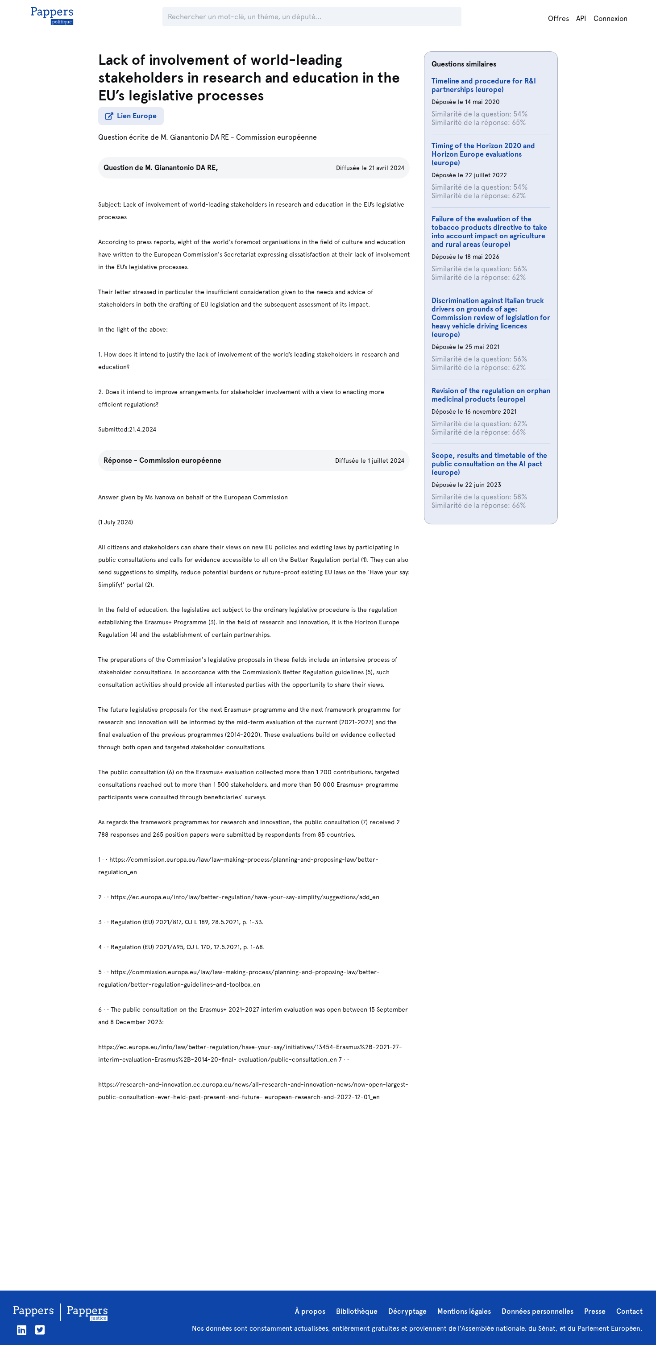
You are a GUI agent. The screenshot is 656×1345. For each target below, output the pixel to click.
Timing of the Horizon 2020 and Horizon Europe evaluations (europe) (483, 154)
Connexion (610, 18)
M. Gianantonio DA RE (195, 137)
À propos (310, 1311)
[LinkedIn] (21, 1330)
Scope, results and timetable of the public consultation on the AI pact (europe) (489, 464)
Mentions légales (464, 1311)
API (581, 18)
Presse (595, 1311)
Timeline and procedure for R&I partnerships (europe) (484, 85)
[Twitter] (40, 1330)
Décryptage (407, 1311)
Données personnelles (537, 1311)
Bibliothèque (357, 1311)
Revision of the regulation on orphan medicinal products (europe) (491, 394)
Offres (558, 18)
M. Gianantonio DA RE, (181, 167)
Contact (629, 1311)
